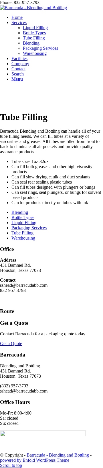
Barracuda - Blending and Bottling (58, 455)
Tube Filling (22, 232)
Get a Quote (11, 343)
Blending (19, 212)
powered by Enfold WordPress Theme (34, 460)
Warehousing (23, 238)
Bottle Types (22, 217)
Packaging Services (29, 227)
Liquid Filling (23, 222)
